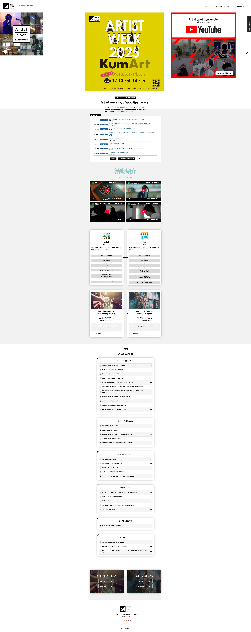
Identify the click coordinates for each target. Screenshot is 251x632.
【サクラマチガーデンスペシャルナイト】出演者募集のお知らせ (122, 128)
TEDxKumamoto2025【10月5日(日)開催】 (118, 152)
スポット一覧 (222, 6)
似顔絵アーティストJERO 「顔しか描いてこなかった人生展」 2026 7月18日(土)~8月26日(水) (129, 123)
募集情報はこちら (240, 6)
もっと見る (139, 158)
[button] (246, 52)
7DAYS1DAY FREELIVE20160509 (116, 143)
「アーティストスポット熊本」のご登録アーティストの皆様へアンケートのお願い (126, 148)
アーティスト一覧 (213, 6)
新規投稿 (113, 158)
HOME (205, 6)
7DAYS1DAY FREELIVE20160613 (116, 139)
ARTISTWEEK (230, 6)
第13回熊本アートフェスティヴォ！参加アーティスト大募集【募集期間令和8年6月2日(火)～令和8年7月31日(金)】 (131, 133)
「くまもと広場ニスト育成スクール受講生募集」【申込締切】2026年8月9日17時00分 (127, 119)
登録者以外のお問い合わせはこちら (126, 158)
